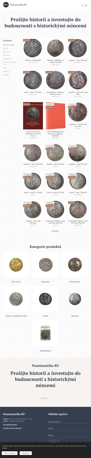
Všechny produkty (8, 45)
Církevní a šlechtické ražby (9, 63)
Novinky (5, 48)
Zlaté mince (6, 52)
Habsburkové (7, 59)
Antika (5, 68)
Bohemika (6, 55)
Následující (55, 231)
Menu (86, 5)
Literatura (6, 75)
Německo (6, 71)
